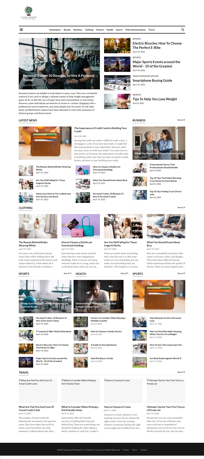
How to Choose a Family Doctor (106, 331)
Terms (134, 450)
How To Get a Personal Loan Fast (166, 344)
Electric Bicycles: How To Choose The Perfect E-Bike (52, 346)
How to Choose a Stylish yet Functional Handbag (106, 168)
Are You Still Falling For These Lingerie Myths (50, 181)
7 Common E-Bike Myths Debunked (53, 331)
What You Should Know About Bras (110, 180)
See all (180, 207)
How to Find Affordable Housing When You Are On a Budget (165, 333)
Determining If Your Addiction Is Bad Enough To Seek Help (96, 305)
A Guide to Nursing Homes (104, 344)
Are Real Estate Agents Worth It (165, 358)
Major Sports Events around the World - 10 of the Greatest (51, 359)
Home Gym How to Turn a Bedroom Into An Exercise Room (53, 195)
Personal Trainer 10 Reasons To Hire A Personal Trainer (108, 195)
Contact (143, 450)
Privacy (126, 450)
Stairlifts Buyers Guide (102, 358)
